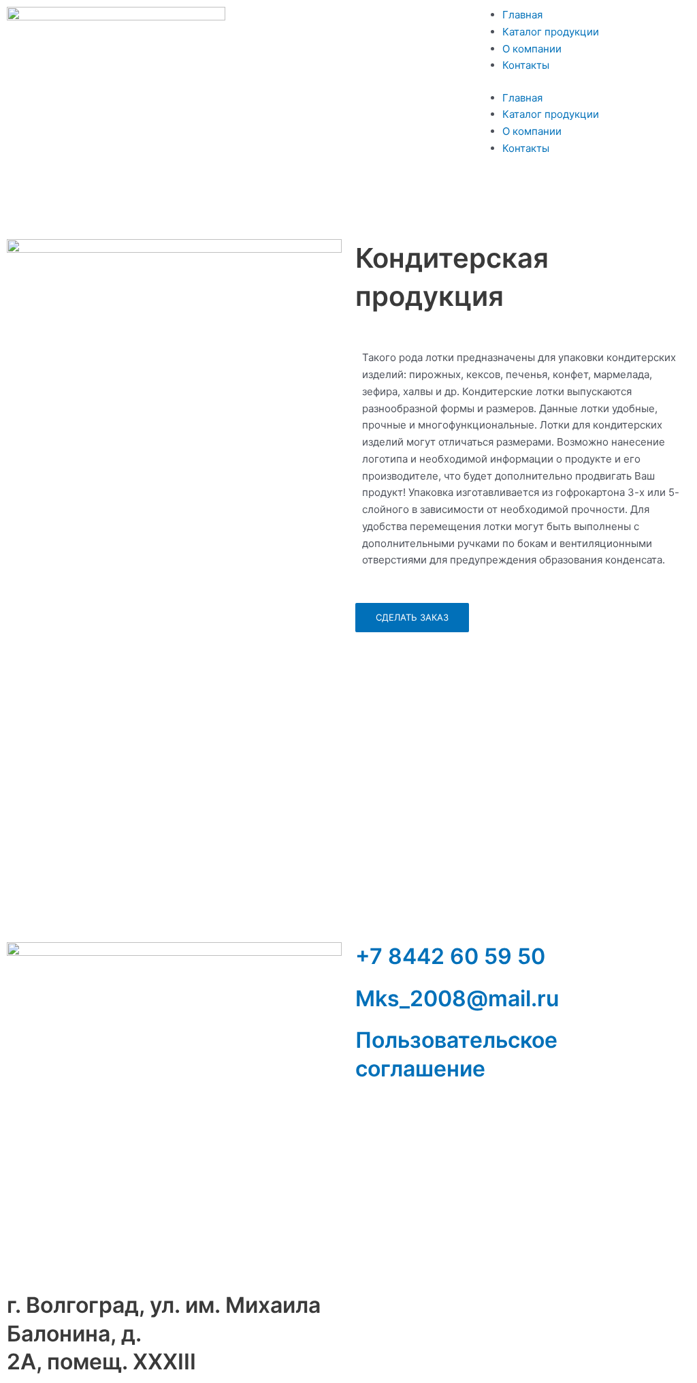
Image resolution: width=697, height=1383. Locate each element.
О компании (532, 48)
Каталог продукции (550, 31)
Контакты (525, 65)
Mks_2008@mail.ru (457, 998)
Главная (522, 14)
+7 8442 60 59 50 (450, 956)
